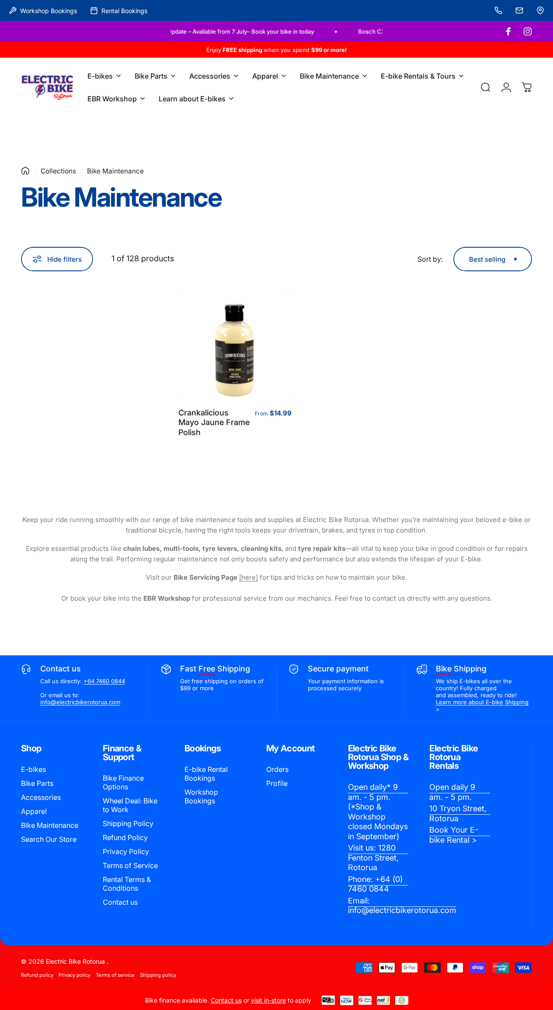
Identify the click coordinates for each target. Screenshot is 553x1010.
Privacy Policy (126, 851)
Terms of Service (130, 865)
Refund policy (37, 975)
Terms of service (115, 975)
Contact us (120, 902)
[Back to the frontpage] (25, 170)
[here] (248, 577)
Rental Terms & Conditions (127, 883)
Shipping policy (158, 975)
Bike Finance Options (123, 782)
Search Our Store (49, 839)
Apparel (34, 811)
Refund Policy (125, 837)
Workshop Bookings (201, 796)
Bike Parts (37, 783)
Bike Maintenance (49, 825)
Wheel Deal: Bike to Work (130, 805)
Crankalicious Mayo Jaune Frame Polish (214, 422)
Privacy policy (74, 975)
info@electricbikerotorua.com (80, 702)
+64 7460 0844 (104, 681)
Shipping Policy (128, 823)
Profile (277, 783)
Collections (58, 171)
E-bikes (33, 769)
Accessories (41, 797)
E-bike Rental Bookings (206, 773)
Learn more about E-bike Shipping (482, 702)
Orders (277, 769)
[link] (378, 811)
